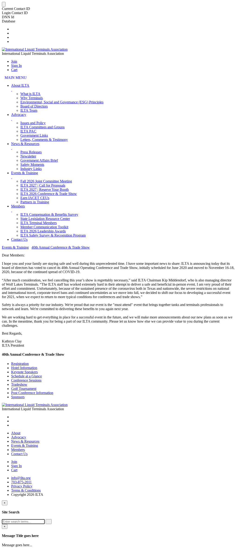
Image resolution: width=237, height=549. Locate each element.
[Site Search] (12, 29)
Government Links (34, 135)
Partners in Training (34, 202)
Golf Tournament (23, 389)
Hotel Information (24, 368)
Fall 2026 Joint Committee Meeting (46, 181)
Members (18, 206)
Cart (14, 70)
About (15, 433)
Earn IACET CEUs (34, 198)
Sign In (16, 66)
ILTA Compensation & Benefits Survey (49, 214)
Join (14, 61)
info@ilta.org (21, 478)
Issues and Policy (33, 123)
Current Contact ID (16, 9)
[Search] (49, 521)
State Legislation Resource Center (45, 219)
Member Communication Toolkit (44, 227)
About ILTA (20, 85)
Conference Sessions (26, 380)
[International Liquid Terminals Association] (35, 49)
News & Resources (25, 144)
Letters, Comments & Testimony (44, 140)
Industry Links (31, 169)
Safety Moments (32, 165)
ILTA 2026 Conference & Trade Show (48, 194)
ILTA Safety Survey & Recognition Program (53, 235)
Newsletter (28, 156)
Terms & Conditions (26, 490)
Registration (20, 364)
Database (8, 21)
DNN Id (8, 17)
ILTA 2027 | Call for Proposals (42, 185)
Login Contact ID (15, 13)
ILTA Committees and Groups (42, 127)
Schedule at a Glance (26, 376)
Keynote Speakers (24, 372)
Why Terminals (31, 98)
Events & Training (24, 173)
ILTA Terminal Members (38, 223)
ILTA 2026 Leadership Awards (43, 231)
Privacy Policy (21, 486)
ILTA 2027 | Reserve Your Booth (44, 189)
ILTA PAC (28, 131)
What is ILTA (30, 94)
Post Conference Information (32, 393)
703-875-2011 (21, 482)
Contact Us (19, 239)
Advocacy (18, 115)
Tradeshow (19, 384)
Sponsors (18, 397)
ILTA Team (28, 110)
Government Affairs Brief (39, 160)
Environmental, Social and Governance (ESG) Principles (61, 102)
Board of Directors (34, 106)
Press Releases (31, 152)
